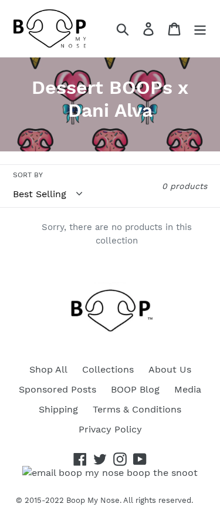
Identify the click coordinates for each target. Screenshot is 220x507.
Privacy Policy (110, 429)
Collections (108, 369)
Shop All (48, 369)
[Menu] (200, 28)
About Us (169, 369)
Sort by (28, 175)
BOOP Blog (135, 389)
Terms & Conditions (137, 409)
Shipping (58, 409)
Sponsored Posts (57, 389)
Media (187, 389)
